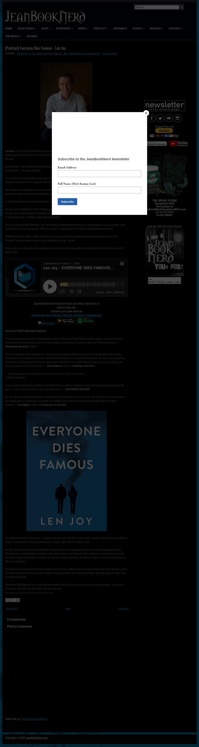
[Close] (146, 113)
